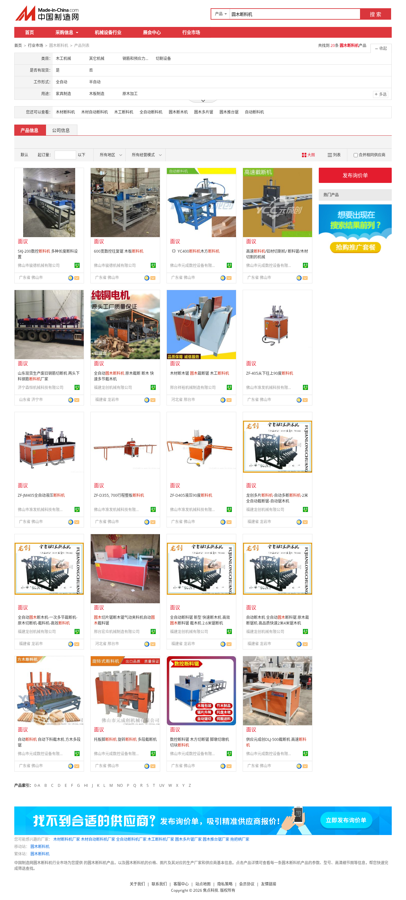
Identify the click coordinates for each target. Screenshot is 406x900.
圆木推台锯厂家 (216, 839)
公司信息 (61, 130)
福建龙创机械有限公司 (113, 387)
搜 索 (375, 14)
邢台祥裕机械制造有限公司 (193, 387)
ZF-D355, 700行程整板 (119, 495)
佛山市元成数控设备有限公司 (194, 265)
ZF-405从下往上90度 (269, 373)
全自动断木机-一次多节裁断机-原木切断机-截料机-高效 (47, 620)
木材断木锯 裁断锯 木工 (199, 373)
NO (120, 785)
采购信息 (64, 32)
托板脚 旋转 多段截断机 (125, 739)
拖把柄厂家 (239, 839)
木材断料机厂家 (66, 839)
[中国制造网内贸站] (47, 13)
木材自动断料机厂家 (98, 839)
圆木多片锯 (203, 112)
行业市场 (191, 32)
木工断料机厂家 (160, 839)
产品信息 (29, 130)
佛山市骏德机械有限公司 (39, 265)
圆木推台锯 (229, 112)
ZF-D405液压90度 (191, 495)
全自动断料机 (151, 112)
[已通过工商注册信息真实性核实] (77, 265)
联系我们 (159, 884)
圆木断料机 (39, 846)
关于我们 (137, 884)
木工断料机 (123, 112)
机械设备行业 (108, 32)
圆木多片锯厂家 (188, 839)
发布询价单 (355, 175)
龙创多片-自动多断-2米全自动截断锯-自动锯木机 (277, 498)
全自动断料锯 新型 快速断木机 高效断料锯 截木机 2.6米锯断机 (200, 620)
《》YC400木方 (194, 251)
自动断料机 (254, 112)
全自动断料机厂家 (131, 839)
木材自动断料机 (94, 112)
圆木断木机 (178, 112)
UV (161, 785)
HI (86, 785)
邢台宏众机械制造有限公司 (117, 631)
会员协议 (246, 884)
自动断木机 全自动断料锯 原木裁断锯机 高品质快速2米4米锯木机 (277, 620)
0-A (37, 785)
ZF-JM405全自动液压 (41, 495)
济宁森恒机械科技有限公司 (40, 387)
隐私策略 (224, 884)
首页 (29, 32)
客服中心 (181, 884)
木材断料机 (65, 112)
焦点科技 (210, 890)
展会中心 (152, 32)
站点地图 (203, 884)
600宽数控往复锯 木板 (118, 251)
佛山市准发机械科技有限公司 (270, 387)
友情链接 (268, 884)
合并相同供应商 (372, 155)
